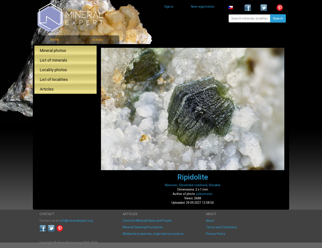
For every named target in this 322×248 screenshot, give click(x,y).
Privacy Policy (215, 234)
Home (54, 39)
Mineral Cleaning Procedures (143, 227)
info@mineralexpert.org (76, 220)
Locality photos (53, 70)
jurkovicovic (204, 194)
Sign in (168, 6)
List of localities (54, 79)
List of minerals (53, 60)
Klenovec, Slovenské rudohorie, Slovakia (192, 185)
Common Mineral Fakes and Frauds (147, 220)
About (210, 220)
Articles (97, 39)
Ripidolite (192, 177)
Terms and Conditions (221, 227)
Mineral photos (53, 50)
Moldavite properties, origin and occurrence (153, 234)
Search (278, 18)
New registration (202, 6)
